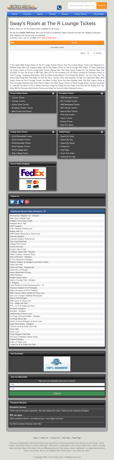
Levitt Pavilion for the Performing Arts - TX (27, 285)
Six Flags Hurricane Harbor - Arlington (25, 316)
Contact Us (65, 146)
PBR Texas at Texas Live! (20, 301)
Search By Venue (67, 143)
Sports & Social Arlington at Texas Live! (26, 321)
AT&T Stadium (16, 226)
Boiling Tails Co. (16, 231)
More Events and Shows (22, 111)
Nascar (65, 14)
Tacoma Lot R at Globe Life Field (23, 326)
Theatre (52, 14)
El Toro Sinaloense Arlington (21, 260)
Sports (40, 14)
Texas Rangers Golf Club (20, 334)
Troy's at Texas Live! (18, 342)
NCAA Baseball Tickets (21, 143)
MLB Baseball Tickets (69, 98)
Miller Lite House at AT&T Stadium (24, 290)
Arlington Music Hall (18, 223)
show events (91, 53)
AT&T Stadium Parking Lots (21, 229)
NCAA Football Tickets (21, 140)
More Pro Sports (67, 125)
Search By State (67, 136)
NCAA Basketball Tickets (22, 136)
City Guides (99, 14)
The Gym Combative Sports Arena (24, 337)
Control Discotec (16, 247)
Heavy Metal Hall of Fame (20, 272)
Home (14, 14)
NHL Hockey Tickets (68, 108)
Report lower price (49, 38)
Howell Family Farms (18, 278)
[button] (32, 93)
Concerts (27, 14)
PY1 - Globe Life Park (19, 303)
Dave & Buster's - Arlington (21, 257)
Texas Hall (14, 329)
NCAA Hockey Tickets (21, 146)
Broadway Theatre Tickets (22, 108)
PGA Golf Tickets (67, 115)
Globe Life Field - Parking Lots (22, 267)
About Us (44, 438)
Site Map (66, 438)
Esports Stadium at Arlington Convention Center (29, 262)
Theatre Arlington (16, 339)
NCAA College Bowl (20, 150)
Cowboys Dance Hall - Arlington (22, 252)
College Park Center (18, 244)
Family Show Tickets (20, 105)
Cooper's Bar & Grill (18, 249)
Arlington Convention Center (21, 221)
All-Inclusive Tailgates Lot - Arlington (24, 216)
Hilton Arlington (16, 275)
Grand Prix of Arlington (19, 270)
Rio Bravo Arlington (17, 308)
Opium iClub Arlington (18, 298)
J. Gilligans (14, 283)
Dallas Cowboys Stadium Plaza (22, 254)
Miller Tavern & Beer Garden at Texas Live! (27, 293)
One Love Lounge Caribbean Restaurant (26, 296)
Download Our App (67, 157)
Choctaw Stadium (17, 236)
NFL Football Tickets (68, 101)
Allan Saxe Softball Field (20, 218)
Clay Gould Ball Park (18, 241)
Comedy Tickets (18, 101)
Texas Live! (14, 332)
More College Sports (20, 153)
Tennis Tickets (66, 118)
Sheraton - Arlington (18, 311)
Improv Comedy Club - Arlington (22, 280)
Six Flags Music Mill (18, 319)
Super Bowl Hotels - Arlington (21, 324)
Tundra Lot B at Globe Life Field (23, 344)
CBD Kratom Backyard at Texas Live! (25, 234)
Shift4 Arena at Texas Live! (21, 314)
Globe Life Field (16, 265)
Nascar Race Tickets (68, 111)
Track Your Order (67, 153)
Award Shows (80, 14)
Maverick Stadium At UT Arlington (23, 288)
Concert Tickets (18, 98)
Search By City (66, 140)
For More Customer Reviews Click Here (26, 424)
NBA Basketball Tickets (70, 105)
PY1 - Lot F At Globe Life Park (22, 306)
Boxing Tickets (66, 121)
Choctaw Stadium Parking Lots (22, 239)
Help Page (64, 150)
